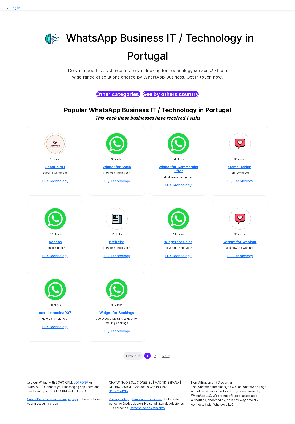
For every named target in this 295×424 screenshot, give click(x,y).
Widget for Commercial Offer (178, 169)
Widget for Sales (117, 167)
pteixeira (116, 242)
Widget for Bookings (116, 313)
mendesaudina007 (55, 313)
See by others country (171, 94)
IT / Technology (55, 181)
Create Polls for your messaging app (52, 399)
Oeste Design (239, 167)
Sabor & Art (55, 167)
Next (166, 356)
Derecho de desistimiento (147, 408)
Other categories (118, 94)
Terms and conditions (147, 399)
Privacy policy (119, 399)
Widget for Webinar (240, 242)
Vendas (55, 242)
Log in (15, 8)
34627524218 (118, 391)
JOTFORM (81, 382)
